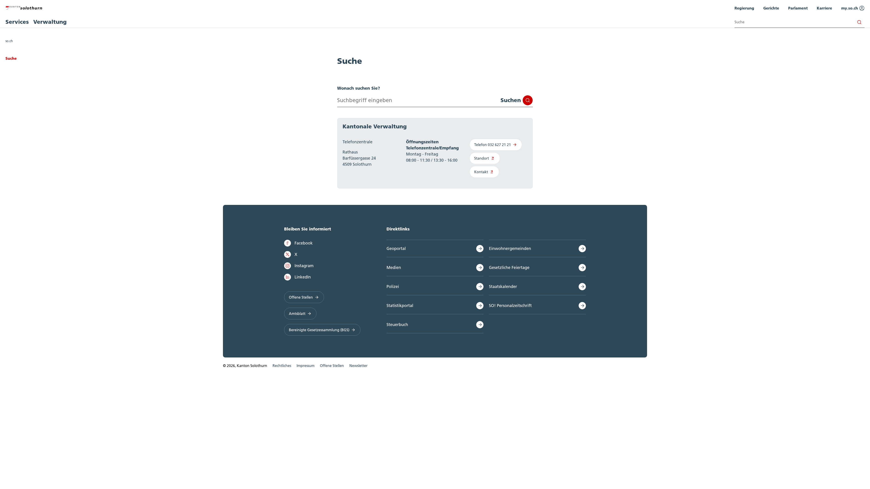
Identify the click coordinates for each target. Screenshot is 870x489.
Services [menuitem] (17, 22)
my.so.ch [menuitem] (850, 8)
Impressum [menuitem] (305, 365)
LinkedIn (303, 277)
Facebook (304, 243)
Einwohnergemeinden (510, 248)
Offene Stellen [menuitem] (332, 365)
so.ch (9, 41)
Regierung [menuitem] (744, 8)
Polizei (393, 286)
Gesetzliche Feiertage (509, 267)
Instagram (304, 265)
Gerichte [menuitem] (771, 8)
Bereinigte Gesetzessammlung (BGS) (319, 330)
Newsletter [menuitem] (358, 365)
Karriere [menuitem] (824, 8)
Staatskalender (503, 286)
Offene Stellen (301, 297)
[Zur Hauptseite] (23, 7)
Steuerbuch (397, 324)
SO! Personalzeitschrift (510, 305)
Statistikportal (400, 305)
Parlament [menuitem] (798, 8)
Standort (481, 158)
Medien (394, 267)
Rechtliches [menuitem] (282, 365)
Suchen (510, 100)
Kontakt (481, 172)
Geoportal (396, 248)
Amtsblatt (297, 313)
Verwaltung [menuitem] (50, 22)
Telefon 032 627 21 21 (492, 144)
